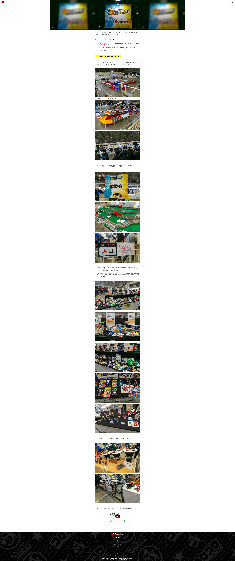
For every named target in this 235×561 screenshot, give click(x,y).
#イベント (105, 39)
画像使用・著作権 (117, 544)
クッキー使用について (117, 546)
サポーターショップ (117, 551)
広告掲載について (117, 548)
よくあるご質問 (117, 553)
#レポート (98, 39)
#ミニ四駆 (112, 39)
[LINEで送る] (124, 521)
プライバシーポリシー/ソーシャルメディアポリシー (117, 542)
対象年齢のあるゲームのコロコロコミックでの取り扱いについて (117, 555)
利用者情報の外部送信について (117, 549)
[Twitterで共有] (110, 521)
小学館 (117, 540)
